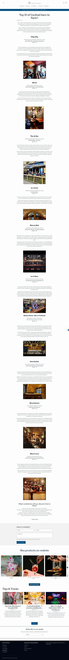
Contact (25, 646)
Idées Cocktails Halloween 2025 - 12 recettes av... (56, 608)
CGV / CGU (26, 645)
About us (26, 650)
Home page (4, 645)
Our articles (4, 650)
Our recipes (4, 646)
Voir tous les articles (34, 584)
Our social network (27, 648)
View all (34, 623)
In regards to (4, 651)
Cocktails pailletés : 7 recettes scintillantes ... (34, 607)
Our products (4, 648)
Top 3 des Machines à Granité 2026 (13, 607)
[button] (3, 3)
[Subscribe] (42, 635)
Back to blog (35, 519)
